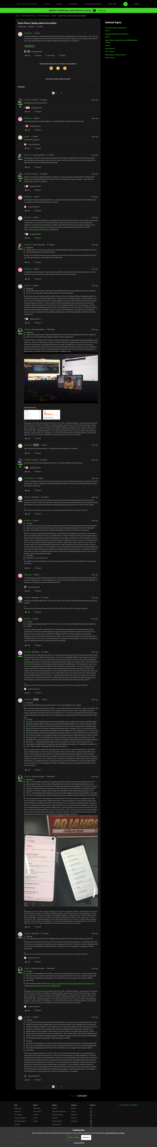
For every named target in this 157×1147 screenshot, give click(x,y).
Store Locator (18, 1114)
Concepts (36, 1114)
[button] (136, 4)
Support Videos (56, 1124)
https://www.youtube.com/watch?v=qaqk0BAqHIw (41, 229)
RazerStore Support (57, 1114)
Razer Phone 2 (110, 48)
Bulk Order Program (20, 1121)
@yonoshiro (33, 578)
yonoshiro (27, 217)
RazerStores (17, 1108)
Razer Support (110, 51)
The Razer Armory (44, 16)
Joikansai (27, 329)
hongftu (26, 137)
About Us (73, 1108)
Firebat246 (27, 100)
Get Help (54, 1108)
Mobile (54, 16)
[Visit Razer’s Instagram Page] (91, 1111)
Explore (35, 1105)
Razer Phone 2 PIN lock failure (115, 55)
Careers (73, 1111)
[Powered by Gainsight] (78, 1096)
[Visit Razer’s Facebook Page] (91, 1108)
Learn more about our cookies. (115, 1133)
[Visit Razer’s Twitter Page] (91, 1118)
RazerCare (55, 1118)
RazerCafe (17, 1111)
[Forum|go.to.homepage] (26, 4)
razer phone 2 (29, 46)
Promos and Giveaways (93, 4)
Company (73, 1105)
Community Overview (28, 16)
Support (59, 4)
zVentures (74, 1118)
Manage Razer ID (57, 1121)
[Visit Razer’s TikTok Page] (91, 1124)
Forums (47, 4)
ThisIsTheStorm (29, 478)
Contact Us (74, 1121)
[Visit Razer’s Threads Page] (91, 1115)
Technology (36, 1108)
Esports (35, 1118)
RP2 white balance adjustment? (116, 28)
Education (17, 1124)
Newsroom (74, 1114)
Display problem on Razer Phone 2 (116, 34)
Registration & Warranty (59, 1111)
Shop (15, 1105)
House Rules (73, 4)
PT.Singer (27, 497)
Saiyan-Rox (28, 155)
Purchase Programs (20, 1118)
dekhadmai (28, 118)
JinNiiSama (28, 33)
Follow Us (92, 1105)
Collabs (35, 1121)
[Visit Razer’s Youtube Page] (91, 1121)
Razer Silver (112, 4)
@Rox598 (30, 662)
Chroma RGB (37, 1111)
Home (17, 16)
